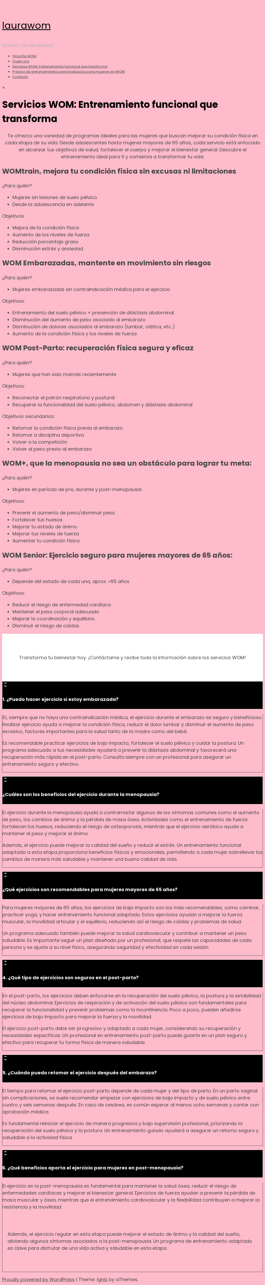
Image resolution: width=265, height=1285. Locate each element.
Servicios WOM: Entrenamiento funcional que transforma (59, 66)
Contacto (20, 76)
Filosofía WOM (24, 56)
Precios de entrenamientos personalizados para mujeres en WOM (68, 71)
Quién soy (20, 61)
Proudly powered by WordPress (38, 1279)
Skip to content (19, 5)
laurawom (26, 25)
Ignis (102, 1279)
